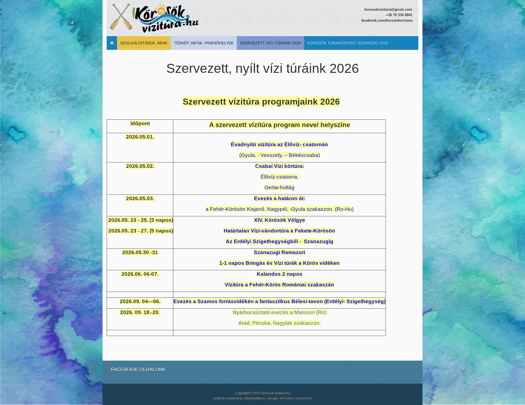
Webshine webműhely (296, 398)
